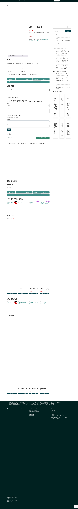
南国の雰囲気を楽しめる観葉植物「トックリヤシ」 (55, 127)
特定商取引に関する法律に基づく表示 (15, 404)
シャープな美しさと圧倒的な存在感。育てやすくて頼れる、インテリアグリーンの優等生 (68, 106)
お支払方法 (58, 402)
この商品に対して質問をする (43, 137)
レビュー (9, 108)
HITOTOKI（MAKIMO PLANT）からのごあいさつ (34, 404)
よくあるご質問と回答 (50, 404)
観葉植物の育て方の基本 (33, 408)
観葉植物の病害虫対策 (33, 410)
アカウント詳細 (64, 2)
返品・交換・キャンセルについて (15, 403)
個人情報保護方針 (44, 403)
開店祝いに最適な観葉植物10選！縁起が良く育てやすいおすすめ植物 (68, 129)
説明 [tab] (10, 56)
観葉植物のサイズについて (49, 402)
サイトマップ (29, 402)
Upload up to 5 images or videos (14, 115)
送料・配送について (37, 402)
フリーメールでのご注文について (13, 503)
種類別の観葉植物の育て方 (34, 411)
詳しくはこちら (56, 0)
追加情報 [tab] (14, 56)
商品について (25, 403)
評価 (8, 103)
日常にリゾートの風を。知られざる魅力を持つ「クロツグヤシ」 (62, 128)
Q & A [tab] (25, 56)
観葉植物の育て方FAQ (33, 413)
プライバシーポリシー (13, 402)
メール (9, 124)
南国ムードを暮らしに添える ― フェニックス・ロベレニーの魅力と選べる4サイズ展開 (55, 106)
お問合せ (68, 2)
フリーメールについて (35, 403)
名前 (8, 119)
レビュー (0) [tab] (20, 56)
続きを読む (12, 293)
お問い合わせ (21, 402)
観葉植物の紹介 (32, 414)
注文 (60, 2)
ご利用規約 (52, 403)
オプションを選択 (23, 393)
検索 (68, 31)
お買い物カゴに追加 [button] (12, 172)
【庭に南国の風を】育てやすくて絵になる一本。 (62, 102)
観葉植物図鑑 (31, 415)
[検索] (69, 27)
